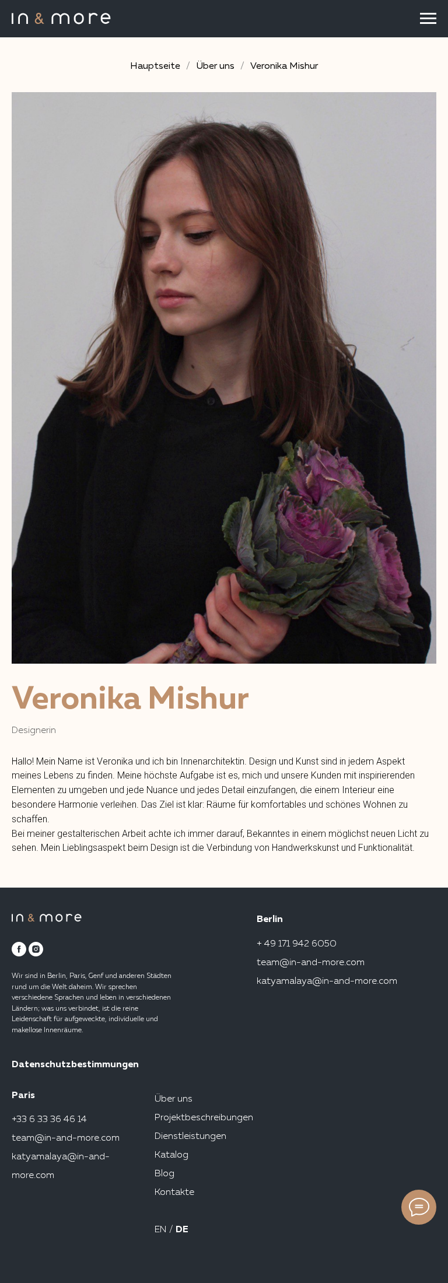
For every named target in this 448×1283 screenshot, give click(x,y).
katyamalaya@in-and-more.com (327, 981)
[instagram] (36, 949)
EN (162, 1230)
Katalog (171, 1155)
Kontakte (174, 1192)
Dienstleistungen (190, 1136)
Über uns (215, 66)
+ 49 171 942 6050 (297, 944)
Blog (164, 1174)
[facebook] (19, 949)
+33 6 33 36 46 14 (49, 1119)
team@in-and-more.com (311, 962)
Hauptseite (155, 66)
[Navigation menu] (428, 18)
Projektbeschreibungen (204, 1118)
